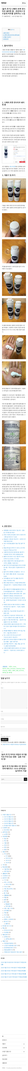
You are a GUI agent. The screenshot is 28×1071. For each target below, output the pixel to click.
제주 (5, 847)
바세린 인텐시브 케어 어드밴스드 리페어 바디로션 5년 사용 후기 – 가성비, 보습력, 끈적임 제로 (14, 607)
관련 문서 (6, 39)
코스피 (7, 862)
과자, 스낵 (6, 882)
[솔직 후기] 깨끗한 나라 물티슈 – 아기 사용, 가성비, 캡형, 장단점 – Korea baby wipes (14, 574)
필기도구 (6, 921)
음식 (5, 902)
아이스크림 (8, 884)
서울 (5, 843)
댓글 (2, 687)
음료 (5, 899)
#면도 (10, 666)
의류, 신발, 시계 (8, 908)
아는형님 (6, 932)
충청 (5, 849)
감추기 (12, 29)
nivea (14, 666)
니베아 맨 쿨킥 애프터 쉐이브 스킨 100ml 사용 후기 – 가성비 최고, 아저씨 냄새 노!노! (15, 650)
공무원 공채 (9, 939)
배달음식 (8, 904)
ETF (7, 856)
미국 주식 (8, 858)
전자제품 (6, 910)
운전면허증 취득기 (9, 947)
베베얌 (3, 3)
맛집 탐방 (4, 867)
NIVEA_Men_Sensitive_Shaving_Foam (13, 668)
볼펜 (7, 923)
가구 (5, 880)
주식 (5, 854)
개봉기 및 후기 (7, 37)
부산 (5, 840)
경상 (5, 838)
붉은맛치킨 (7, 16)
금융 (3, 851)
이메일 (2, 719)
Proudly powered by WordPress (14, 1068)
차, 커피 (6, 917)
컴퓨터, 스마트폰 (8, 919)
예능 (3, 928)
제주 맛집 (6, 871)
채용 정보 (4, 934)
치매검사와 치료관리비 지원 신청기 (13, 952)
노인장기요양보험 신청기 (10, 945)
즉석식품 (8, 906)
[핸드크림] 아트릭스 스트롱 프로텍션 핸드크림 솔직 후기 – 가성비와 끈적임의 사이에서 (15, 585)
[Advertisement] (14, 23)
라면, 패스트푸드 (8, 888)
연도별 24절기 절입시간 (10, 825)
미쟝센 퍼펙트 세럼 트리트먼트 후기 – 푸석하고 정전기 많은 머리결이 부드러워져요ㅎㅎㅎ (15, 626)
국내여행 (4, 836)
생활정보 (4, 873)
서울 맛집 (6, 869)
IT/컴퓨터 (5, 827)
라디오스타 (7, 930)
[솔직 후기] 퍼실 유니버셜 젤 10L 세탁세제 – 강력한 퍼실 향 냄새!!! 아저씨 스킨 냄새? (15, 600)
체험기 (4, 941)
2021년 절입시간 (8, 816)
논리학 (5, 834)
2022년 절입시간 (8, 819)
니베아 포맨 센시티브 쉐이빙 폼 (11, 35)
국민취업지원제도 (8, 943)
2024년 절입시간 (8, 823)
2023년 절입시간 (8, 821)
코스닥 (7, 860)
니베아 (9, 670)
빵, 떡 (5, 893)
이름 (2, 711)
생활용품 (4, 666)
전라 (5, 845)
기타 (3, 864)
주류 (5, 912)
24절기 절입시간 (6, 814)
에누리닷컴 (12, 166)
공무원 (5, 936)
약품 (5, 897)
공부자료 (4, 832)
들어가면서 (6, 32)
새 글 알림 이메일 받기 (5, 736)
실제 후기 (4, 878)
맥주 (5, 891)
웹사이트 (3, 726)
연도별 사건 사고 (6, 926)
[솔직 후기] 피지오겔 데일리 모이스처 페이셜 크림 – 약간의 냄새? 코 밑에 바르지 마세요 (15, 567)
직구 (5, 915)
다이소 (5, 886)
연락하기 (4, 1040)
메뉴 (25, 3)
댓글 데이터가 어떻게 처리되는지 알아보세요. (15, 744)
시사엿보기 (5, 875)
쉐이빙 (10, 672)
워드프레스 (7, 830)
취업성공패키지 (8, 949)
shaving (4, 670)
